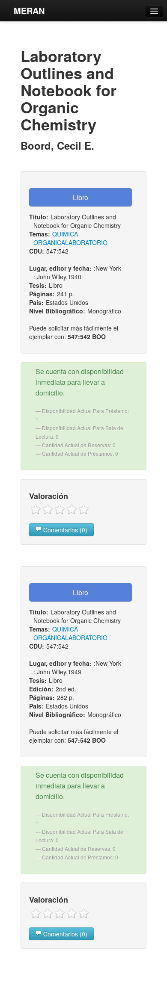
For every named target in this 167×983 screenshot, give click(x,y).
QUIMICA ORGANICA (55, 238)
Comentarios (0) (64, 529)
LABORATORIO (86, 242)
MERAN (29, 10)
